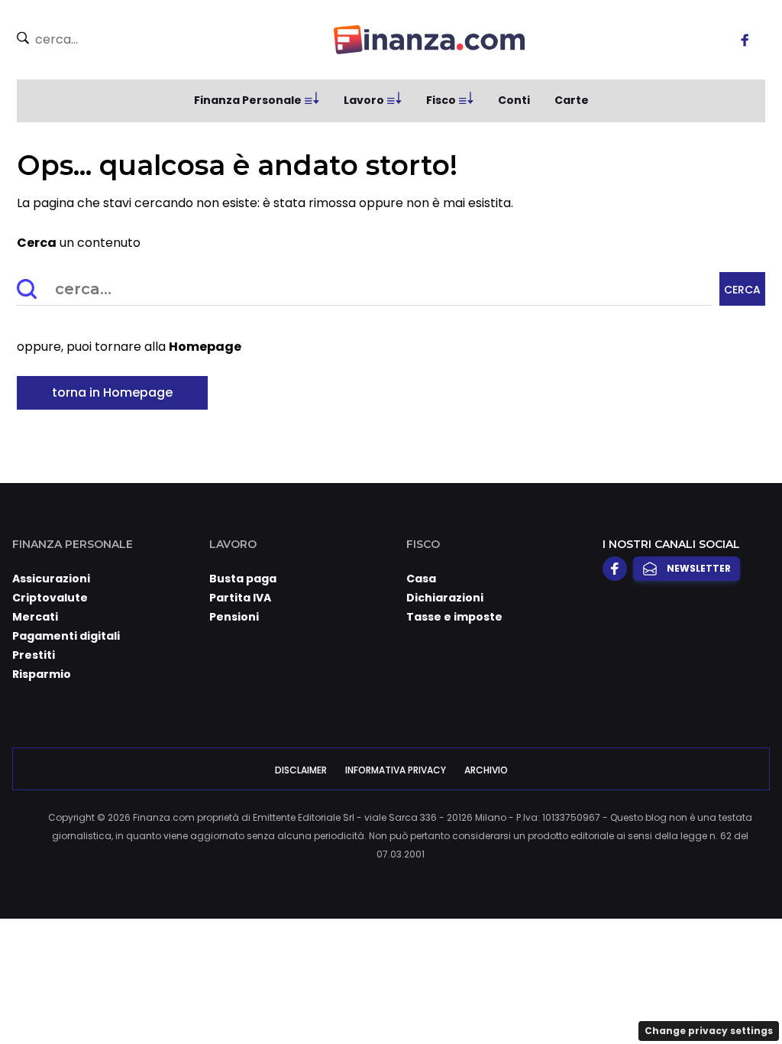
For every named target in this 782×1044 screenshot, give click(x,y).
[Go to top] (665, 993)
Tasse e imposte (454, 616)
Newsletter (699, 568)
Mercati (35, 616)
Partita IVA (240, 597)
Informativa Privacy (395, 770)
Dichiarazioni (444, 597)
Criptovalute (50, 597)
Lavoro (364, 100)
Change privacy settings (709, 1030)
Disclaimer (301, 770)
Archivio (486, 770)
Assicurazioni (51, 578)
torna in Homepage (112, 392)
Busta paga (242, 578)
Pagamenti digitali (66, 636)
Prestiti (33, 655)
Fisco (441, 100)
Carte (571, 100)
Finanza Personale (248, 100)
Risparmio (41, 674)
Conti (514, 100)
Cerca (742, 289)
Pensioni (234, 616)
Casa (421, 578)
